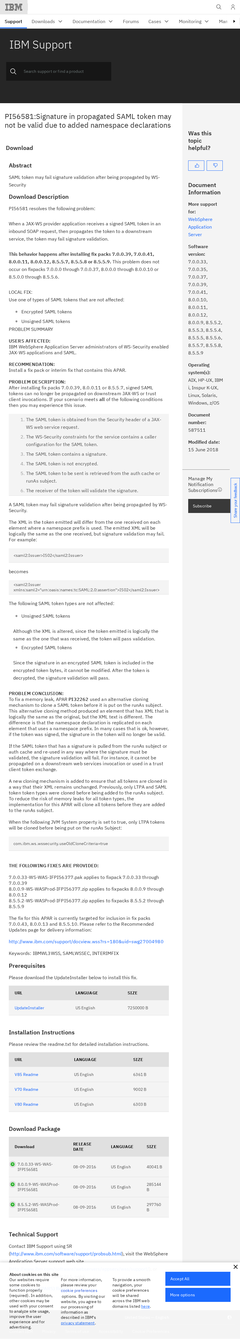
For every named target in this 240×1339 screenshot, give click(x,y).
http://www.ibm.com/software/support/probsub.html (66, 1254)
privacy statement (78, 1323)
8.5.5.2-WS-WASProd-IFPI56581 (38, 1207)
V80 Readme (27, 1104)
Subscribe (202, 506)
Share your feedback (235, 500)
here (145, 1306)
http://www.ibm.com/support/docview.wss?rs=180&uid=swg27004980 (86, 941)
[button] (236, 1267)
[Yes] (196, 165)
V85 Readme (27, 1074)
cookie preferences (79, 1290)
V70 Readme (27, 1089)
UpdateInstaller (29, 1007)
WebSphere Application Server (200, 226)
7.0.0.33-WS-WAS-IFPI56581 (35, 1167)
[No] (215, 165)
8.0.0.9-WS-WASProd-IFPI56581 (38, 1187)
